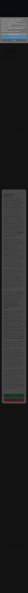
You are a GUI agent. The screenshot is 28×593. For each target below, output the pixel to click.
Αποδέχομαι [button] (14, 37)
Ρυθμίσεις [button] (14, 40)
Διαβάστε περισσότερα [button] (14, 34)
